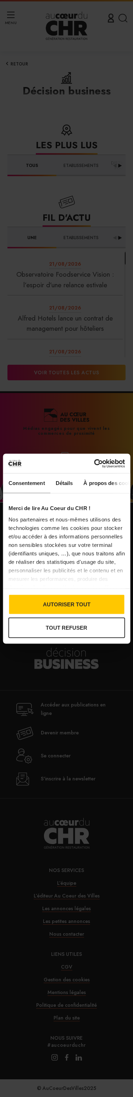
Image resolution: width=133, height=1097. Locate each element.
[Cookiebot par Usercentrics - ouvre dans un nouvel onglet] (95, 463)
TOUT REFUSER (66, 627)
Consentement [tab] (26, 483)
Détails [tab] (64, 483)
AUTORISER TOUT (66, 604)
